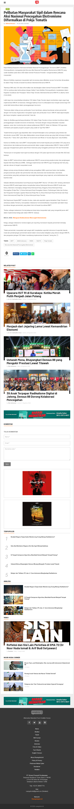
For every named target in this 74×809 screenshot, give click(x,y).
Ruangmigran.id (37, 799)
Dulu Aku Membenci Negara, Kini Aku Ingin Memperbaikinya (29, 546)
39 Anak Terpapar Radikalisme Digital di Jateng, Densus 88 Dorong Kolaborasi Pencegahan (32, 397)
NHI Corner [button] (37, 738)
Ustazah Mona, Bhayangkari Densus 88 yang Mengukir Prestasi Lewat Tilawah (34, 361)
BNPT (12, 241)
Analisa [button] (37, 732)
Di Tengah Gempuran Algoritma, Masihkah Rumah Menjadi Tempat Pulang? (34, 555)
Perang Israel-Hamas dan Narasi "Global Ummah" (40, 673)
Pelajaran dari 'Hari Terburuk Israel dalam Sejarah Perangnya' (43, 684)
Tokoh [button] (37, 735)
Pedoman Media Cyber (37, 763)
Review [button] (37, 741)
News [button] (37, 729)
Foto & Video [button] (37, 747)
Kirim (7, 464)
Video (7, 624)
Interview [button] (37, 744)
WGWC (31, 241)
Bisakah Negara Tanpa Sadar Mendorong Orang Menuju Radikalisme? (33, 537)
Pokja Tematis (48, 241)
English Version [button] (37, 753)
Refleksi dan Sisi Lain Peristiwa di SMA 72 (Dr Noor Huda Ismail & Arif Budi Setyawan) (35, 646)
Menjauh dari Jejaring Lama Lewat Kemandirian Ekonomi (37, 328)
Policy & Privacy (37, 760)
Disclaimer (37, 766)
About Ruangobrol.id (37, 757)
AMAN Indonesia (21, 241)
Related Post (10, 265)
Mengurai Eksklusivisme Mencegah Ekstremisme (29, 218)
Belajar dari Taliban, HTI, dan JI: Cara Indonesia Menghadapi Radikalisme (34, 573)
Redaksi (37, 769)
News (7, 9)
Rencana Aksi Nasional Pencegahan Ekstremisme (19, 245)
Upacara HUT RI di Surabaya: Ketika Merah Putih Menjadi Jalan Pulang (33, 294)
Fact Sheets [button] (37, 750)
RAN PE (39, 241)
